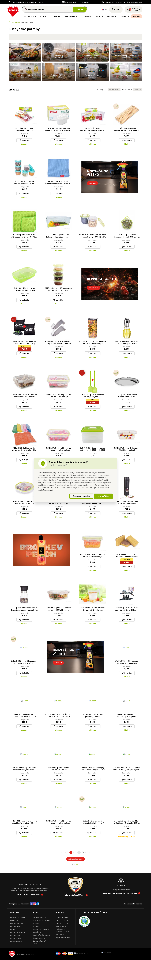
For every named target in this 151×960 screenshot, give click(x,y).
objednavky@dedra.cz (63, 938)
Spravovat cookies (81, 496)
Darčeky (98, 16)
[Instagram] (34, 903)
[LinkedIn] (37, 903)
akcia (125, 16)
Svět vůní (136, 16)
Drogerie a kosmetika (17, 917)
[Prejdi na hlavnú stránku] (13, 11)
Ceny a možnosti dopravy (41, 920)
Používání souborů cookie (41, 935)
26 (84, 853)
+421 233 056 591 (62, 920)
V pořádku (104, 496)
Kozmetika (55, 16)
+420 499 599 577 (62, 923)
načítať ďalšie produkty (75, 859)
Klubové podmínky (39, 938)
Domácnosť (85, 16)
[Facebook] (31, 903)
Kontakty (36, 926)
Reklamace (36, 923)
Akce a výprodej (15, 926)
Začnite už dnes (15, 938)
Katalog (12, 929)
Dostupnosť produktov (17, 932)
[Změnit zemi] (103, 9)
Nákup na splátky (16, 941)
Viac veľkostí (48, 490)
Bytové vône (70, 16)
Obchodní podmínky (39, 917)
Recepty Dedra (15, 935)
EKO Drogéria (29, 16)
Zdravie (43, 16)
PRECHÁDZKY (112, 16)
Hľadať (80, 9)
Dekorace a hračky (16, 923)
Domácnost (14, 920)
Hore (76, 864)
